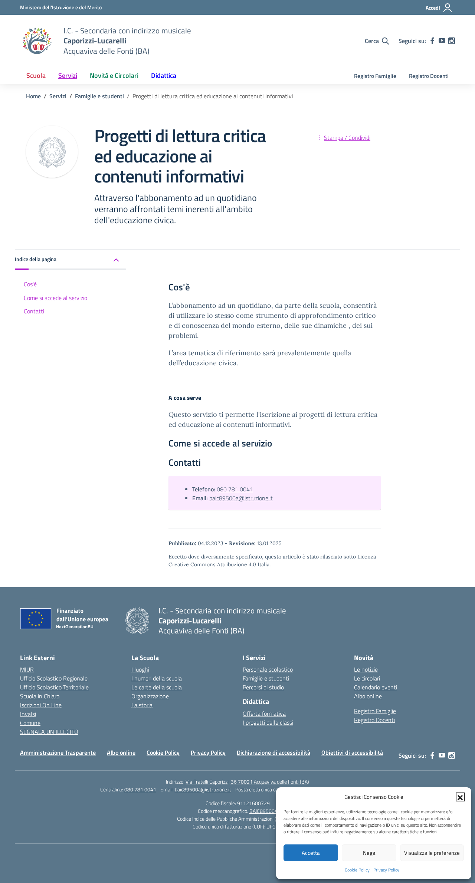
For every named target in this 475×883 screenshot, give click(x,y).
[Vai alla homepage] (37, 40)
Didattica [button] (163, 75)
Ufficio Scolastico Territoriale (54, 687)
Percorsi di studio (263, 687)
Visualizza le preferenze (432, 853)
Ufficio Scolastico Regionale (54, 678)
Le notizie (366, 669)
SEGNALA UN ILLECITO (49, 731)
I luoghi (140, 669)
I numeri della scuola (156, 678)
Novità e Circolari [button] (114, 75)
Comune (30, 722)
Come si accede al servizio (55, 297)
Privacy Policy (386, 869)
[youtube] (442, 40)
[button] (460, 797)
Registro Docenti (429, 76)
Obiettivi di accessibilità (352, 752)
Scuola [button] (36, 75)
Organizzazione (150, 696)
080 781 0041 (235, 489)
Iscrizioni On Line (41, 705)
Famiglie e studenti (266, 678)
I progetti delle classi (268, 722)
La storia (142, 705)
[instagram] (451, 40)
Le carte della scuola (156, 687)
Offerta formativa (264, 713)
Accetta (311, 853)
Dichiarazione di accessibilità (273, 752)
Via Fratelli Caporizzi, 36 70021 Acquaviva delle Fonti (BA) (247, 781)
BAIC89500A (263, 811)
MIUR (27, 669)
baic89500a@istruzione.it (241, 498)
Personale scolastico (268, 669)
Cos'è (30, 284)
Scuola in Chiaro (39, 696)
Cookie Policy (357, 869)
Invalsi (28, 713)
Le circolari (367, 678)
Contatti (34, 311)
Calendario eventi (375, 687)
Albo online (368, 696)
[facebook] (432, 40)
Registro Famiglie (375, 76)
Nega (369, 853)
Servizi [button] (67, 75)
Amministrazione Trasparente (58, 752)
